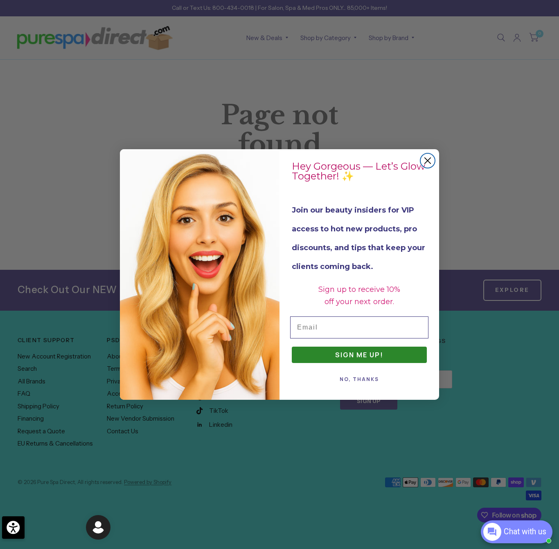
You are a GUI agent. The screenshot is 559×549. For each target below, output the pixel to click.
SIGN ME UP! (359, 354)
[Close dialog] (427, 160)
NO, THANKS (359, 379)
